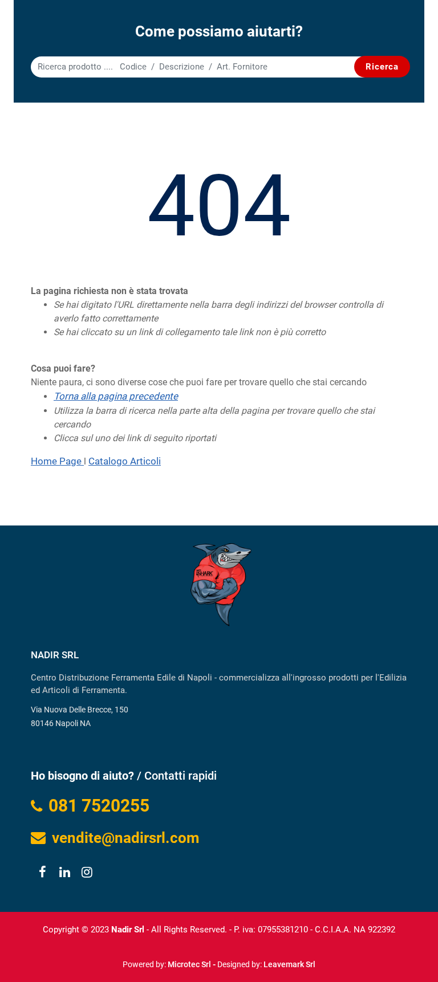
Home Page (57, 461)
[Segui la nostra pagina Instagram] (85, 873)
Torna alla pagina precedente (116, 396)
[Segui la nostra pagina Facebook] (42, 873)
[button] (382, 67)
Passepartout (243, 960)
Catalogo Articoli (124, 461)
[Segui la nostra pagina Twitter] (64, 873)
